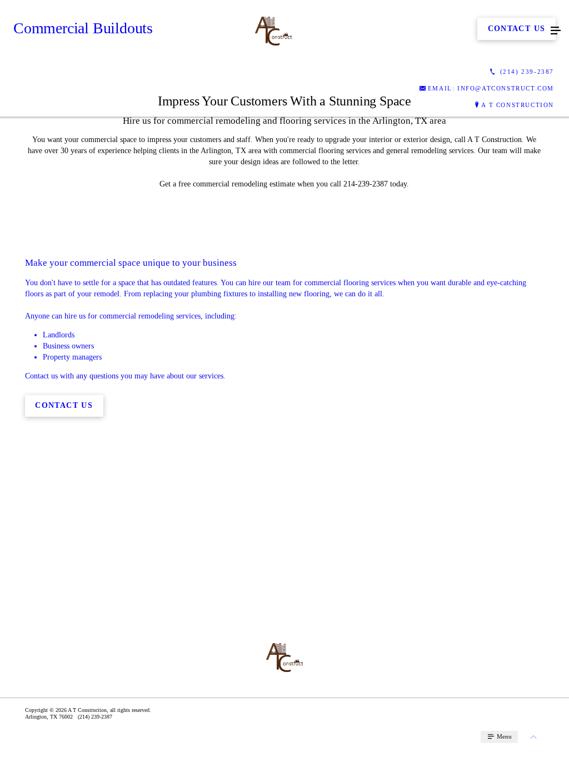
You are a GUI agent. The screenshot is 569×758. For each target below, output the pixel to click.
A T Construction (517, 105)
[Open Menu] (555, 31)
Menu (503, 736)
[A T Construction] (273, 31)
